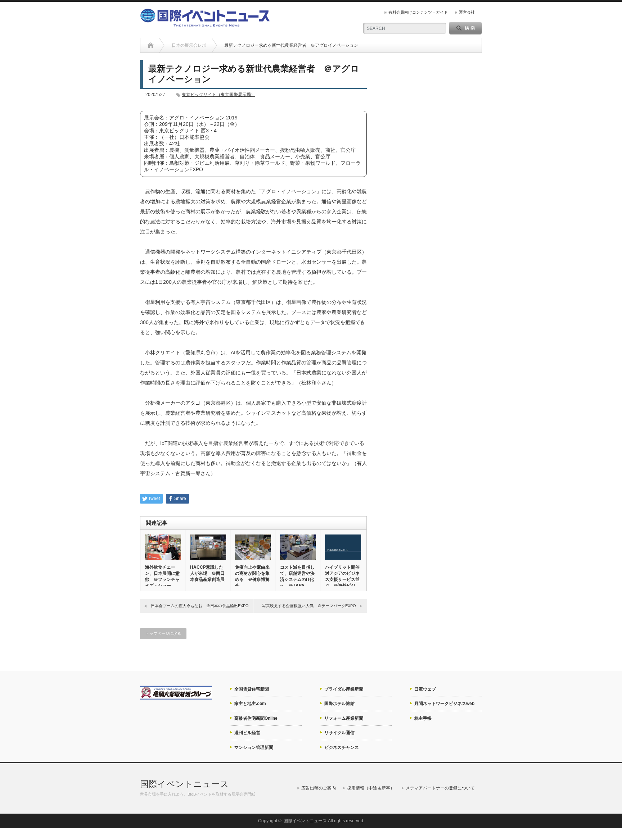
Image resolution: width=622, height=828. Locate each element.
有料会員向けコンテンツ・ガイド (418, 12)
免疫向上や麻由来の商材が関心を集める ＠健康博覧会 (252, 576)
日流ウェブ (425, 689)
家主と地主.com (250, 703)
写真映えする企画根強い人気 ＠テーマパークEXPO (309, 606)
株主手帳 (423, 718)
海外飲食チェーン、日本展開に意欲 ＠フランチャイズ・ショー (162, 576)
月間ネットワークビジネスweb (444, 703)
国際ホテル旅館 (339, 703)
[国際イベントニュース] (205, 23)
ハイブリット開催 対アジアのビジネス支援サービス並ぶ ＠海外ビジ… (342, 576)
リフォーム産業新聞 (343, 718)
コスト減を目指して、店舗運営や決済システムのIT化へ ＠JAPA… (297, 576)
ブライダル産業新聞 (343, 689)
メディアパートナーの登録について (440, 788)
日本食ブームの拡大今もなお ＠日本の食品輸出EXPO (200, 606)
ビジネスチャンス (341, 747)
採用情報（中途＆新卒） (371, 788)
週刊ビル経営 (247, 732)
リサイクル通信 (339, 732)
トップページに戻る (163, 633)
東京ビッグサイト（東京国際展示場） (218, 94)
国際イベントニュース (184, 784)
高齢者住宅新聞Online (256, 718)
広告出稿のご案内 (318, 788)
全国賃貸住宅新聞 (251, 689)
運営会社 (467, 12)
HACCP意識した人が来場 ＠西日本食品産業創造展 (207, 573)
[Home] (151, 45)
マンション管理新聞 (253, 747)
